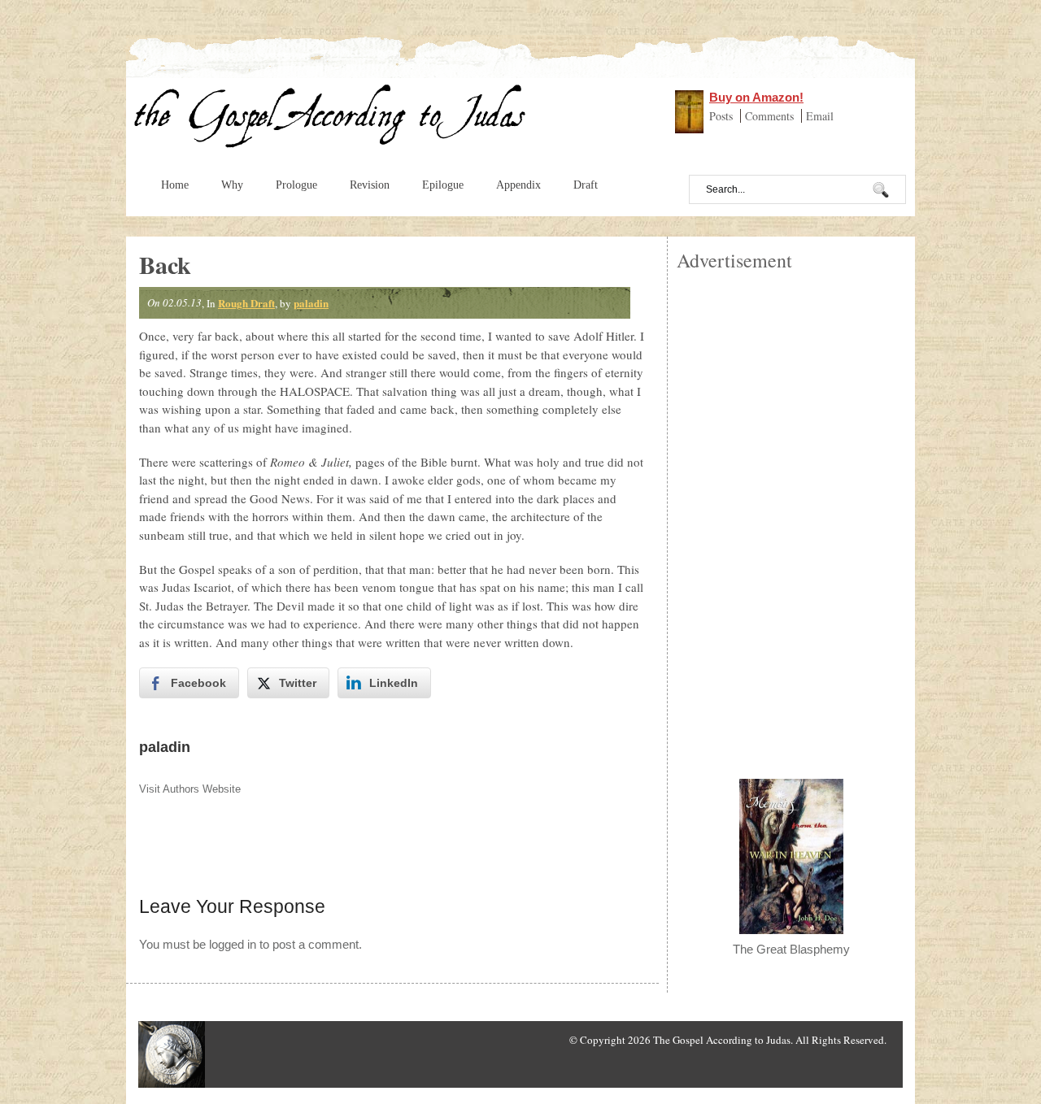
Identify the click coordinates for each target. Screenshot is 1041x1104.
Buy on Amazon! (756, 97)
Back (165, 264)
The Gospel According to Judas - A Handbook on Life (330, 120)
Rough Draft (246, 303)
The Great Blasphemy (791, 949)
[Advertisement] (791, 517)
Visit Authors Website (190, 789)
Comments (771, 116)
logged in (232, 944)
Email (820, 116)
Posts (722, 116)
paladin (311, 303)
